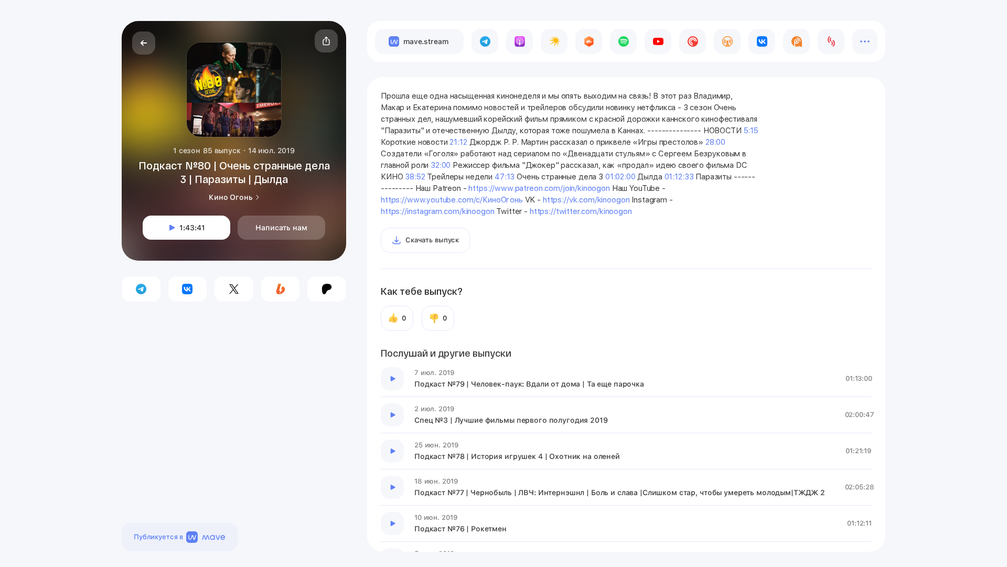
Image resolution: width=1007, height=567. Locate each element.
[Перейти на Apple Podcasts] (519, 41)
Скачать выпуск (432, 240)
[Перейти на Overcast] (727, 41)
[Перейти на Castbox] (588, 41)
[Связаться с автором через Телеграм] (141, 289)
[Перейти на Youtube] (658, 41)
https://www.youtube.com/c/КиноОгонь (452, 200)
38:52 (415, 176)
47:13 (505, 176)
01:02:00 (620, 176)
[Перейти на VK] (761, 41)
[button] (326, 40)
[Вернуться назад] (143, 43)
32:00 (441, 165)
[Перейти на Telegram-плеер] (485, 41)
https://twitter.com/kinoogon (581, 211)
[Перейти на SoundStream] (831, 41)
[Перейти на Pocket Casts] (692, 41)
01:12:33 (679, 176)
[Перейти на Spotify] (623, 41)
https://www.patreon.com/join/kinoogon (538, 188)
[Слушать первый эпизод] (392, 378)
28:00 (715, 142)
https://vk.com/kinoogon (586, 200)
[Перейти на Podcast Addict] (796, 41)
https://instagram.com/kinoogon (438, 211)
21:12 (458, 142)
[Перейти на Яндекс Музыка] (554, 41)
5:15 (751, 130)
